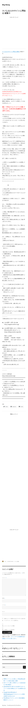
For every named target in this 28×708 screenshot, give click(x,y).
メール (4, 604)
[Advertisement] (14, 32)
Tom (5, 561)
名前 (3, 598)
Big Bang (6, 5)
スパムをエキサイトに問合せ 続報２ (11, 51)
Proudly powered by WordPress (14, 705)
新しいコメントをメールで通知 (8, 625)
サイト (3, 611)
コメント (4, 577)
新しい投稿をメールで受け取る (8, 629)
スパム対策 (17, 561)
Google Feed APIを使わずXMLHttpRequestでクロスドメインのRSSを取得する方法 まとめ (14, 694)
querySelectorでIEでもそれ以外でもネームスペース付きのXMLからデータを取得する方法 (15, 688)
